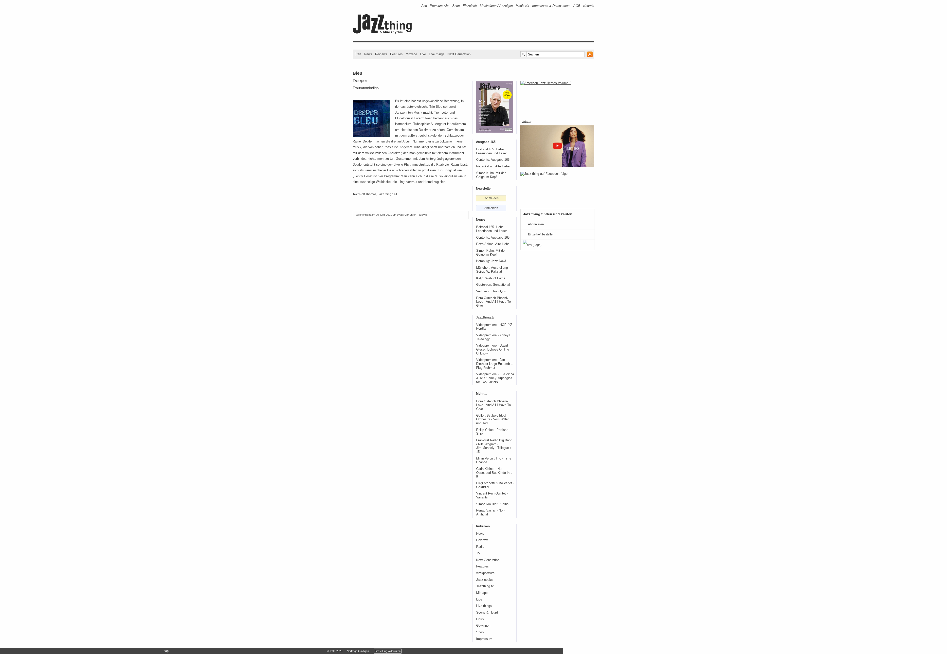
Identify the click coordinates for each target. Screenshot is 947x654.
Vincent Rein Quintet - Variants (492, 495)
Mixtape (411, 54)
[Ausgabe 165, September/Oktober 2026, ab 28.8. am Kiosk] (494, 107)
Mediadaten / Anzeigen (496, 6)
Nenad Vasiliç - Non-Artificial (490, 512)
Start (357, 54)
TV (478, 553)
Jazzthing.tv (485, 586)
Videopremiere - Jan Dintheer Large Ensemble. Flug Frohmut (494, 363)
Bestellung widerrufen (388, 651)
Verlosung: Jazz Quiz (491, 291)
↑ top (165, 651)
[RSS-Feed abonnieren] (590, 54)
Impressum (484, 639)
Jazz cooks (484, 580)
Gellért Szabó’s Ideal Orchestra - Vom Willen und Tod (492, 419)
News (368, 54)
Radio (480, 546)
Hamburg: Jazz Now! (491, 261)
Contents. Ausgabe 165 (493, 159)
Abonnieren (536, 224)
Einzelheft (470, 6)
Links (480, 619)
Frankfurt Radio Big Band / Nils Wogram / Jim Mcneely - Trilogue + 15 (494, 446)
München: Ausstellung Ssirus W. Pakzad (492, 269)
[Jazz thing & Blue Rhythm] (384, 33)
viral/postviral (485, 573)
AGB (576, 6)
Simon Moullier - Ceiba (492, 504)
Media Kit (522, 6)
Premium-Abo (439, 6)
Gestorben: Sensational (493, 284)
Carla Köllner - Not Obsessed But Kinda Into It (494, 472)
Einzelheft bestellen (541, 234)
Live (423, 54)
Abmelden (491, 208)
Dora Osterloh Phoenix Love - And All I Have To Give (493, 301)
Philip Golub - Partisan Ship (492, 432)
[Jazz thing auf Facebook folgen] (557, 188)
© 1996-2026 (334, 651)
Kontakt (588, 6)
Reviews (381, 54)
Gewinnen (483, 625)
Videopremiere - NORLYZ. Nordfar (494, 327)
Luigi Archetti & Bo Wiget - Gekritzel (495, 485)
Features (396, 54)
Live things (436, 54)
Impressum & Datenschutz (551, 6)
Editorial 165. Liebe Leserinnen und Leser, (492, 151)
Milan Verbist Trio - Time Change (493, 460)
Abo (424, 6)
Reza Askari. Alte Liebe (493, 166)
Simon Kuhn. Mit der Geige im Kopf (491, 175)
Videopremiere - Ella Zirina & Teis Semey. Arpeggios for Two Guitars (495, 378)
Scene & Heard (487, 612)
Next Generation (459, 54)
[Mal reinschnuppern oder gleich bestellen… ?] (557, 97)
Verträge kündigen (358, 651)
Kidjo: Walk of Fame (490, 278)
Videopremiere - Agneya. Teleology (493, 337)
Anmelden (492, 198)
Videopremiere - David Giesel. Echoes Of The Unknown (492, 349)
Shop (456, 6)
